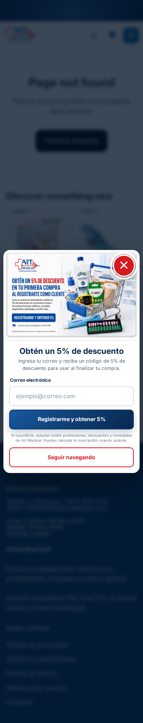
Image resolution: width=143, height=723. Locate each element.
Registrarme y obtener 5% (72, 419)
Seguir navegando (71, 457)
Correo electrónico (30, 380)
